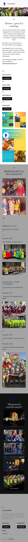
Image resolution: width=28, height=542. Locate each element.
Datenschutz (21, 526)
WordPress (11, 539)
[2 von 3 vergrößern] (24, 114)
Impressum (6, 526)
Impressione (6, 88)
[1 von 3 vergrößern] (11, 114)
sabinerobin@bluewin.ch (9, 63)
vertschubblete (11, 3)
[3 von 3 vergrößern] (24, 131)
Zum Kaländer (6, 78)
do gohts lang (6, 108)
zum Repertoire (7, 98)
